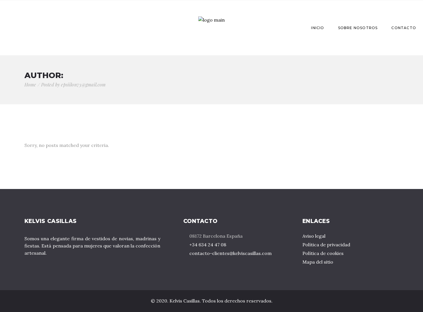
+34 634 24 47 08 (207, 244)
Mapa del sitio (317, 262)
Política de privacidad (326, 244)
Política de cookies (323, 253)
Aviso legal (313, 236)
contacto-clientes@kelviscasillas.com (230, 253)
